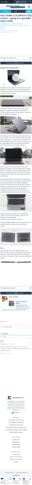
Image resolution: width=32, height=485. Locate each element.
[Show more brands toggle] (29, 11)
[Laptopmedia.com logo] (16, 6)
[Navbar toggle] (2, 6)
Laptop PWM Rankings (16, 432)
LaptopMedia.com (4, 23)
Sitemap (16, 461)
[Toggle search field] (29, 6)
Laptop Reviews (16, 444)
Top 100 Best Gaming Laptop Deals (16, 427)
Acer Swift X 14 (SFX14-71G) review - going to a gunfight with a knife (14, 26)
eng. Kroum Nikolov (13, 30)
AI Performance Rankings (16, 425)
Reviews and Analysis (16, 23)
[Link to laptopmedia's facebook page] (13, 475)
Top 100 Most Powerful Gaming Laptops (16, 429)
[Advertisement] (16, 43)
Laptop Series (16, 442)
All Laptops (5, 11)
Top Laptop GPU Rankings (16, 422)
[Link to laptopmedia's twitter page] (16, 475)
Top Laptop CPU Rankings (16, 420)
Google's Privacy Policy (16, 459)
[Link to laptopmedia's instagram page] (18, 475)
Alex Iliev (5, 30)
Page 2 (2, 28)
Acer (16, 11)
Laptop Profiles (16, 447)
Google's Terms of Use (16, 456)
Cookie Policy (16, 454)
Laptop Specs (16, 439)
